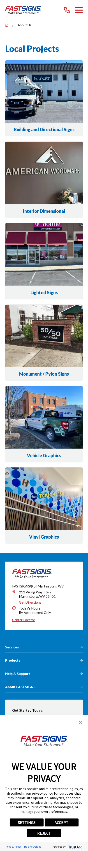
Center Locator (23, 620)
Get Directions (30, 602)
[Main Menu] (79, 10)
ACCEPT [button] (61, 822)
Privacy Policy (13, 846)
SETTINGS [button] (26, 822)
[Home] (23, 10)
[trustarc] (74, 846)
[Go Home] (7, 25)
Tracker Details (32, 846)
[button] (80, 722)
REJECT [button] (44, 833)
